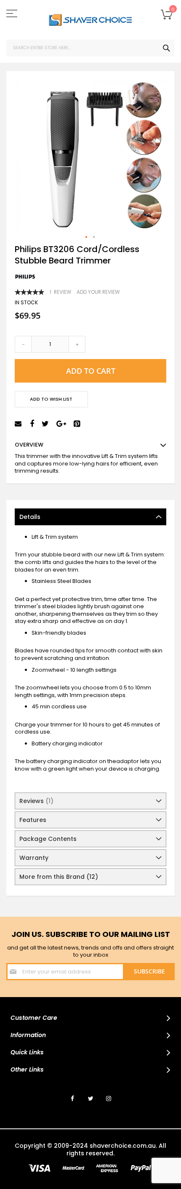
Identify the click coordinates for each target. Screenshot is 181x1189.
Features (32, 820)
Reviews (35, 801)
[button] (86, 237)
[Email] (19, 424)
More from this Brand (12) (58, 876)
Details (29, 517)
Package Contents (48, 839)
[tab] (90, 516)
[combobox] (90, 48)
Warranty (33, 858)
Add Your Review (98, 292)
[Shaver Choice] (90, 19)
